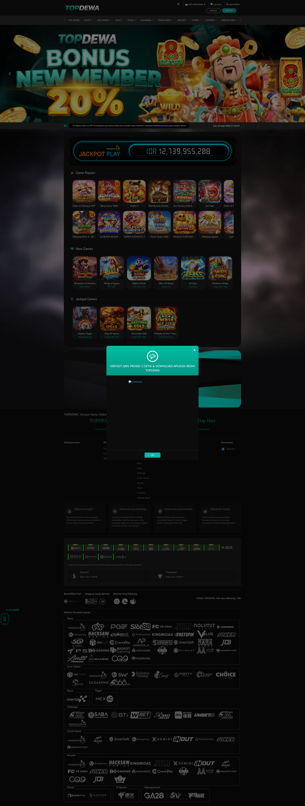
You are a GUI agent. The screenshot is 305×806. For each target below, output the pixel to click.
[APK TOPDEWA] (152, 412)
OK (152, 455)
